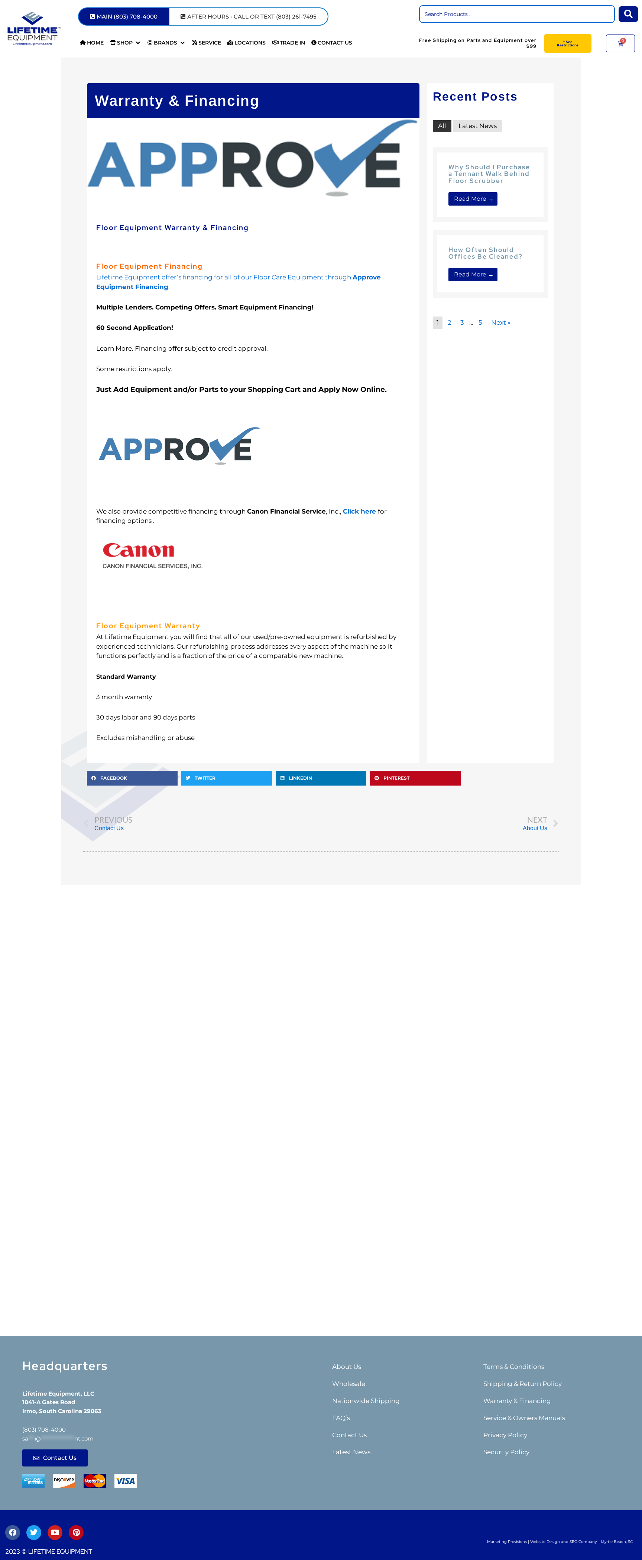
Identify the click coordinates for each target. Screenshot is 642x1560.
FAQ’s (341, 1418)
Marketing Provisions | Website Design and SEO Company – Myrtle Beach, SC (560, 1541)
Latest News (477, 126)
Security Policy (506, 1452)
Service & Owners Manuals (524, 1418)
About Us (346, 1366)
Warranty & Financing (517, 1401)
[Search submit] (628, 14)
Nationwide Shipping (366, 1401)
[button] (125, 43)
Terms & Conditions (513, 1366)
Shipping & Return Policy (522, 1383)
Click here (359, 511)
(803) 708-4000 (44, 1429)
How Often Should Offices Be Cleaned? (485, 253)
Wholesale (348, 1383)
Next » (500, 322)
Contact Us (349, 1435)
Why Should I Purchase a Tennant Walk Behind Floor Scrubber (489, 174)
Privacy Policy (505, 1435)
